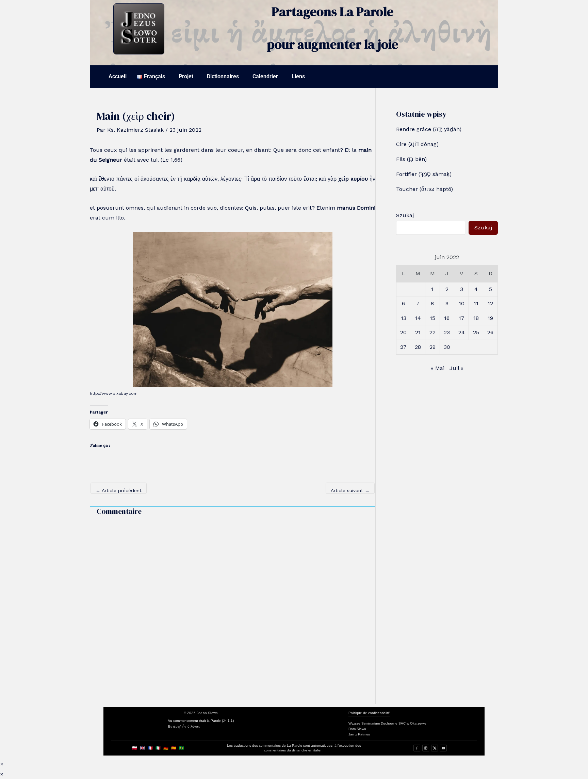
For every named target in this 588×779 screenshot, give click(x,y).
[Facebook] (416, 748)
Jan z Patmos (359, 734)
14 (418, 318)
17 (461, 318)
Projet (186, 76)
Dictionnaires (223, 76)
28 (418, 347)
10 (461, 303)
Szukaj (405, 215)
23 (447, 332)
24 (461, 332)
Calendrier (265, 76)
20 (403, 332)
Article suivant (350, 490)
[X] (434, 748)
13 (403, 318)
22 (432, 332)
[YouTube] (443, 748)
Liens (298, 76)
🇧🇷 (181, 748)
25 (476, 332)
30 (447, 347)
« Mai (437, 368)
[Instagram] (425, 748)
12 (490, 303)
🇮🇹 (158, 748)
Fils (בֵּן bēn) (411, 159)
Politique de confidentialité (369, 713)
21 (418, 332)
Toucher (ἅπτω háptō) (424, 189)
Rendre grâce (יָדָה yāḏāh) (428, 129)
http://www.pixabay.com (113, 393)
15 (432, 318)
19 (490, 318)
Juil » (456, 368)
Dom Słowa (357, 729)
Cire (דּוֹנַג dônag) (417, 144)
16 (447, 318)
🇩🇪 (165, 748)
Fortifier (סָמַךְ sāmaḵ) (424, 174)
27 (403, 347)
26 (490, 332)
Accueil (118, 76)
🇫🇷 (150, 748)
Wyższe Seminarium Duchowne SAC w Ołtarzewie (387, 723)
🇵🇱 (134, 748)
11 (476, 303)
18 (476, 318)
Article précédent (119, 490)
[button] (153, 76)
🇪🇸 (173, 748)
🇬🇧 (142, 748)
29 (432, 347)
